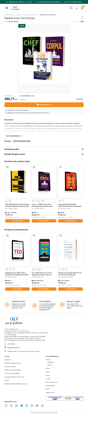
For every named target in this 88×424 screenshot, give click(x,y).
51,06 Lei (62, 215)
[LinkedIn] (16, 405)
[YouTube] (21, 405)
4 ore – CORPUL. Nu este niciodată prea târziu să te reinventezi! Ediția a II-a (42, 205)
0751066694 (11, 344)
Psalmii (50, 365)
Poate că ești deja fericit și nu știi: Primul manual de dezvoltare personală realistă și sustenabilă (70, 274)
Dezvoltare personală (30, 15)
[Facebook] (6, 405)
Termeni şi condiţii (10, 366)
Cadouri (48, 359)
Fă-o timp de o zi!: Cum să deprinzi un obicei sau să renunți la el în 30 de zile (42, 274)
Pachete (18, 15)
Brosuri (48, 368)
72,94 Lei (9, 215)
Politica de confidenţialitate (12, 370)
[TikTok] (26, 405)
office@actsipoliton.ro (13, 347)
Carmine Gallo (12, 277)
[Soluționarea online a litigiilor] (55, 398)
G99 (56, 412)
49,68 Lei (62, 283)
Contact (48, 379)
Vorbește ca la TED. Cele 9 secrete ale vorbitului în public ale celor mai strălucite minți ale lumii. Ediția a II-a (17, 274)
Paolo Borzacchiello (66, 277)
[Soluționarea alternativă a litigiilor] (74, 398)
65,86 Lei (35, 215)
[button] (6, 8)
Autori (48, 375)
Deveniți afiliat (50, 385)
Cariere (6, 380)
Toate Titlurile (8, 15)
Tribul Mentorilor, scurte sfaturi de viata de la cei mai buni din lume (17, 205)
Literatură (51, 362)
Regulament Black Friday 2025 (14, 377)
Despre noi (7, 359)
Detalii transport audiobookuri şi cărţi (15, 384)
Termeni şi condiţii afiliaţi (12, 373)
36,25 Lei (9, 283)
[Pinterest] (32, 405)
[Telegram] (42, 405)
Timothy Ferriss (12, 21)
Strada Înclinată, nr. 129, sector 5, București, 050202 (23, 351)
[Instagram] (11, 405)
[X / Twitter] (37, 405)
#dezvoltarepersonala (21, 141)
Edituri (48, 372)
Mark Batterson (39, 277)
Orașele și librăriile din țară (12, 363)
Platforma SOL (50, 392)
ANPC (47, 389)
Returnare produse (52, 382)
